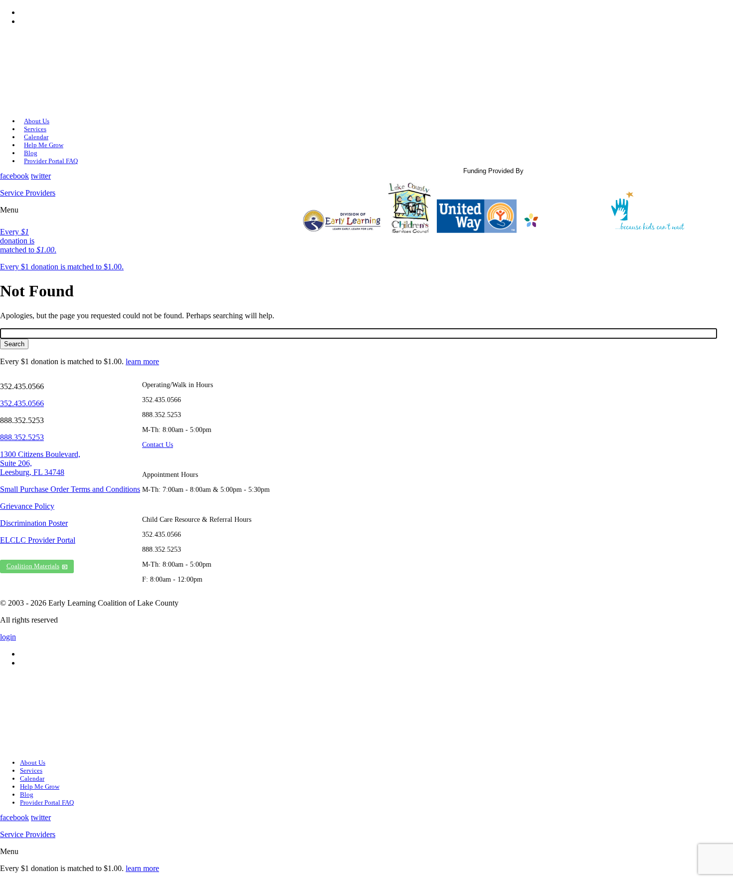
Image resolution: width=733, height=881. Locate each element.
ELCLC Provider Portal (37, 540)
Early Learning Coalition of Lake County (60, 71)
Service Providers (27, 193)
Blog (30, 153)
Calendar (36, 137)
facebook (14, 176)
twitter (41, 176)
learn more (142, 361)
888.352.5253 (22, 437)
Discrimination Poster (34, 523)
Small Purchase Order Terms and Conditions (70, 489)
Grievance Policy (27, 506)
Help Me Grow (43, 145)
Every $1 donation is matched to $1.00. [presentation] (62, 266)
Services (35, 129)
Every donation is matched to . (28, 240)
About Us (36, 121)
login (8, 637)
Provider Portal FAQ (51, 161)
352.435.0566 (22, 403)
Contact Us (157, 444)
